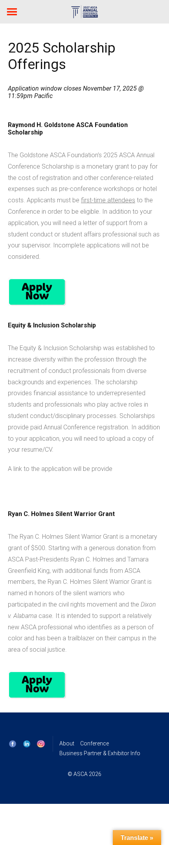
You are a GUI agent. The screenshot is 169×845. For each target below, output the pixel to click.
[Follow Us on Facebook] (12, 744)
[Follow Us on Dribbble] (41, 744)
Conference (94, 743)
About (66, 743)
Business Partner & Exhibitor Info (99, 753)
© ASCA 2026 (84, 774)
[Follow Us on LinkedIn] (26, 744)
